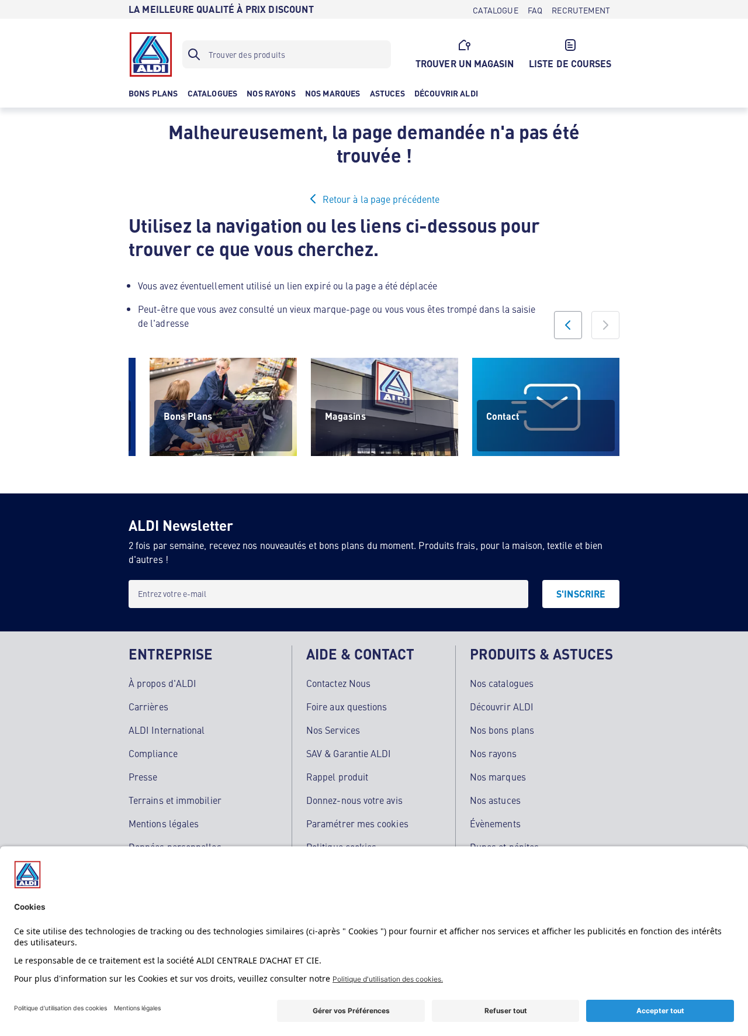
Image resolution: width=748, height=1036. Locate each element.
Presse (143, 776)
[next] (605, 325)
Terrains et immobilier (175, 799)
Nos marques (498, 776)
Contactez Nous (338, 682)
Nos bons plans (502, 729)
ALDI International (167, 729)
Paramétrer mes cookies (357, 823)
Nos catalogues (502, 682)
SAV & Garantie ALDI (349, 753)
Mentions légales (164, 823)
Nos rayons (493, 753)
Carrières (148, 706)
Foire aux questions (346, 706)
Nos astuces (495, 799)
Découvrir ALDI (502, 706)
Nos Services (333, 729)
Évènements (495, 823)
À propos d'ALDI (162, 682)
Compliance (153, 753)
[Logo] (151, 54)
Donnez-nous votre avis (354, 799)
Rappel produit (337, 776)
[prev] (568, 325)
